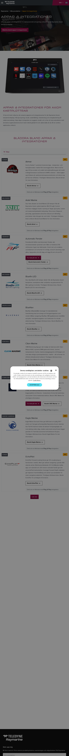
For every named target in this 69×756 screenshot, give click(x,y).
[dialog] (34, 378)
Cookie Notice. (37, 380)
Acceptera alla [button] (34, 384)
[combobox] (51, 371)
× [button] (56, 370)
